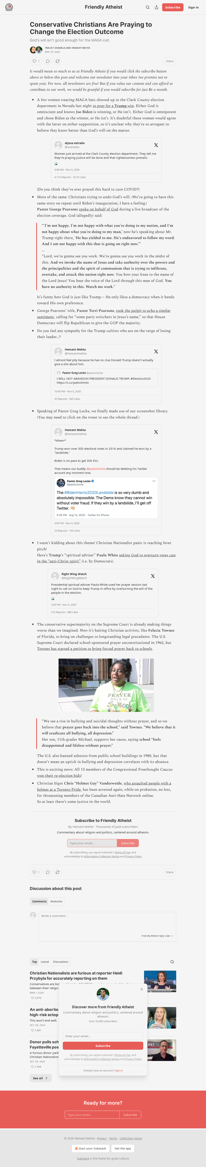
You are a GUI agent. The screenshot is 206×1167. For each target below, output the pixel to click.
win (130, 106)
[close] (141, 989)
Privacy (102, 1138)
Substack (83, 1158)
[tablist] (47, 901)
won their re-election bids (59, 776)
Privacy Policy (133, 1059)
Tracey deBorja (55, 47)
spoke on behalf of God (98, 209)
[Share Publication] (156, 7)
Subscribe (172, 7)
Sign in (193, 7)
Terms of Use (122, 1055)
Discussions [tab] (60, 962)
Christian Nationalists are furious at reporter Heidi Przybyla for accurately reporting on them (76, 976)
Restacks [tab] (56, 901)
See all (38, 1078)
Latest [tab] (45, 962)
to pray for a (103, 106)
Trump (120, 106)
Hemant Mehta (81, 47)
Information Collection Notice (101, 1059)
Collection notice (131, 1138)
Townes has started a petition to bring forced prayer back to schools (94, 649)
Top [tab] (34, 962)
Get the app (123, 1148)
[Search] (148, 7)
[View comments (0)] (48, 61)
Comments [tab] (39, 901)
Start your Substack (92, 1148)
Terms (113, 1138)
